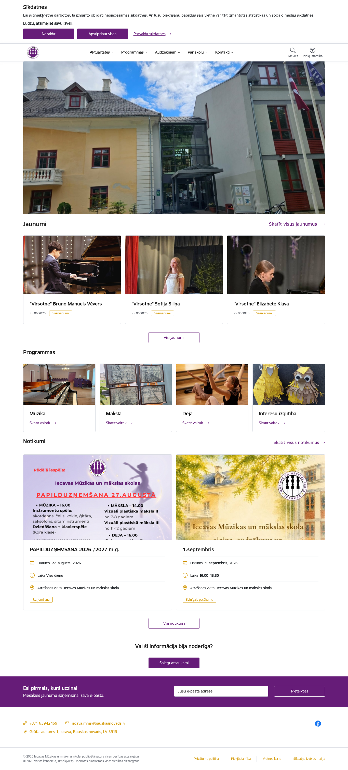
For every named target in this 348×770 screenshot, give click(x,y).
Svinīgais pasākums (199, 599)
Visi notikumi (174, 623)
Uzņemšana (41, 599)
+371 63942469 (43, 723)
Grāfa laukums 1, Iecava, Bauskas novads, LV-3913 (73, 731)
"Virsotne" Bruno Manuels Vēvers (66, 304)
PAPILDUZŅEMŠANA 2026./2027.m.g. (74, 549)
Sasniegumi (60, 313)
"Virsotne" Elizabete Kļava (261, 304)
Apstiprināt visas (102, 33)
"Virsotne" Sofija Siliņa (156, 304)
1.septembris (198, 549)
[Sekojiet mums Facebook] (318, 723)
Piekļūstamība (241, 759)
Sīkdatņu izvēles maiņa (309, 759)
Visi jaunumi (174, 337)
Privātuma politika (206, 759)
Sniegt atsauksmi (174, 662)
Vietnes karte (272, 759)
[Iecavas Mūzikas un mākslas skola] (33, 52)
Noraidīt (48, 33)
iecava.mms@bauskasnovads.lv (98, 723)
